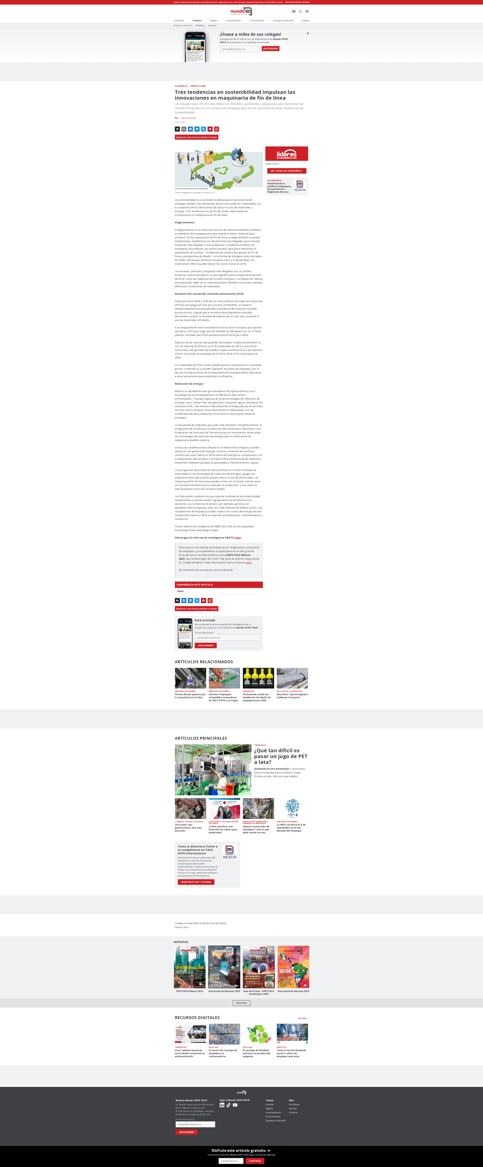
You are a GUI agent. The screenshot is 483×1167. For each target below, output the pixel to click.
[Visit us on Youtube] (235, 1104)
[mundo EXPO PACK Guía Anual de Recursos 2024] (293, 967)
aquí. (249, 562)
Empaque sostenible (185, 691)
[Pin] (210, 129)
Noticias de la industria (289, 691)
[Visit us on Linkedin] (222, 1104)
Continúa (255, 1161)
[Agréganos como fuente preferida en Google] (216, 129)
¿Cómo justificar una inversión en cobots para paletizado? (223, 829)
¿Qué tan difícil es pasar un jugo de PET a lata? (281, 756)
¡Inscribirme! (270, 48)
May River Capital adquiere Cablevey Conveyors (292, 696)
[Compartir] (190, 129)
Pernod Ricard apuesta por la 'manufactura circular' (190, 696)
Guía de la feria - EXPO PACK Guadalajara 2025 (258, 992)
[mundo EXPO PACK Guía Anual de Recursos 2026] (224, 967)
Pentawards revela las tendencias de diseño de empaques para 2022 (257, 697)
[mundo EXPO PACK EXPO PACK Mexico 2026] (190, 967)
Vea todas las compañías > (287, 170)
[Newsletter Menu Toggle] (293, 11)
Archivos (241, 1003)
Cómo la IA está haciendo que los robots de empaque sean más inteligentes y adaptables (291, 1053)
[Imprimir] (177, 129)
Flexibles (181, 85)
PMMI (180, 591)
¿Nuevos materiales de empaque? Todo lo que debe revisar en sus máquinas (256, 829)
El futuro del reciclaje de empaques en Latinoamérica (223, 1053)
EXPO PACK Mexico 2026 (189, 991)
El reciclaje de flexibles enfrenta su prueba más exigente (257, 1053)
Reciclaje (213, 1047)
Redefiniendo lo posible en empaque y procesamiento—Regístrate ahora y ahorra (279, 187)
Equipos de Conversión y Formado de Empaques (255, 822)
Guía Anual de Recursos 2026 (224, 991)
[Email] (183, 129)
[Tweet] (203, 129)
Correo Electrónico (205, 633)
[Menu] (306, 11)
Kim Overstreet (188, 118)
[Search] (300, 11)
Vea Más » (303, 1018)
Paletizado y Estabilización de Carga (223, 822)
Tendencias (249, 691)
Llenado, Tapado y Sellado (189, 821)
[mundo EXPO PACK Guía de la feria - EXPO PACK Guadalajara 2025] (259, 967)
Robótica (281, 1047)
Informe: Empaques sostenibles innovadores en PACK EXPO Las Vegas (223, 697)
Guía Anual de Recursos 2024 (293, 991)
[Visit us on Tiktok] (228, 1104)
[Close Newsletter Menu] (307, 33)
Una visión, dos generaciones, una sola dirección (188, 827)
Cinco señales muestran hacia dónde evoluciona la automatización (190, 1053)
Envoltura (198, 85)
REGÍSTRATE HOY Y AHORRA (196, 882)
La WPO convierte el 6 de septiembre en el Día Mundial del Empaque (291, 827)
